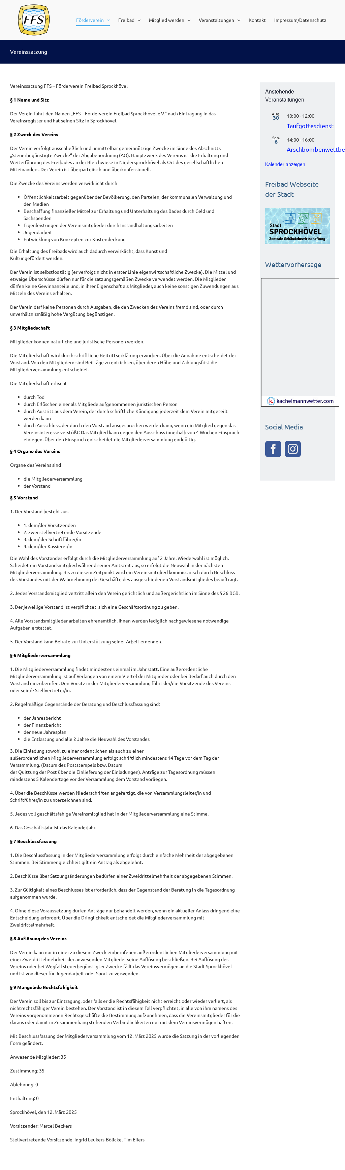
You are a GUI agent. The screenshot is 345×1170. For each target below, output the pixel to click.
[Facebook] (273, 449)
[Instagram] (293, 449)
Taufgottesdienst (310, 125)
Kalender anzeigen (285, 164)
